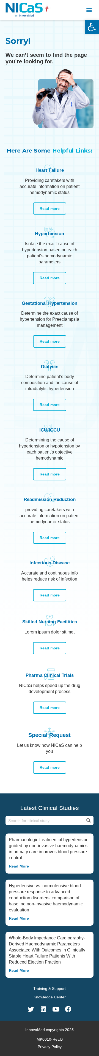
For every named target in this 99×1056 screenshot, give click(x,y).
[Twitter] (31, 1009)
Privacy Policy (50, 1046)
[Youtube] (56, 1009)
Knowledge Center (50, 997)
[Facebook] (68, 1009)
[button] (89, 10)
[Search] (88, 821)
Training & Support (49, 988)
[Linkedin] (43, 1009)
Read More (19, 866)
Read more (50, 208)
